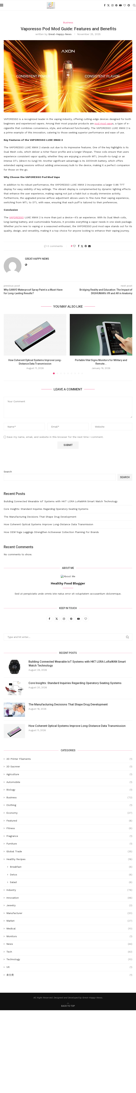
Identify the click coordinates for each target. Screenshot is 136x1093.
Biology (69, 789)
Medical (69, 928)
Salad (71, 882)
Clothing (69, 805)
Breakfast (71, 866)
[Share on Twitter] (82, 246)
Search (8, 471)
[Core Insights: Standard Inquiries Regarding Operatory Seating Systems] (14, 688)
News (69, 943)
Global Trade (69, 851)
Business (69, 797)
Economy (69, 812)
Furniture (69, 843)
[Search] (134, 5)
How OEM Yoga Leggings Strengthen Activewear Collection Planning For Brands (51, 532)
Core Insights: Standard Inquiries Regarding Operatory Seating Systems (46, 508)
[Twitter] (108, 5)
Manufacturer (69, 913)
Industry (69, 890)
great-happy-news (60, 34)
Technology (69, 959)
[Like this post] (74, 246)
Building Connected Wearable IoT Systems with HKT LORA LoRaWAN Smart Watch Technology (60, 501)
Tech (69, 951)
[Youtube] (120, 5)
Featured (69, 820)
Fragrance (69, 836)
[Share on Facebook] (78, 246)
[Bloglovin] (124, 5)
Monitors (69, 936)
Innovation (69, 897)
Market (69, 920)
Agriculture (69, 774)
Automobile (69, 782)
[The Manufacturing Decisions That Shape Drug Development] (14, 710)
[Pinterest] (116, 5)
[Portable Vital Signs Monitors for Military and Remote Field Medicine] (101, 335)
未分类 (69, 974)
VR (69, 967)
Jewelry (69, 905)
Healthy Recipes (69, 859)
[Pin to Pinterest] (86, 246)
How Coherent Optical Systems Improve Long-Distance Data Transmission (48, 524)
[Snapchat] (129, 5)
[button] (8, 344)
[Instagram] (112, 5)
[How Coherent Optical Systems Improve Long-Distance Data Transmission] (35, 335)
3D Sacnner (69, 766)
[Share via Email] (89, 246)
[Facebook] (104, 5)
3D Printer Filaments (69, 758)
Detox (71, 874)
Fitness (69, 828)
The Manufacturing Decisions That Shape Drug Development (40, 516)
